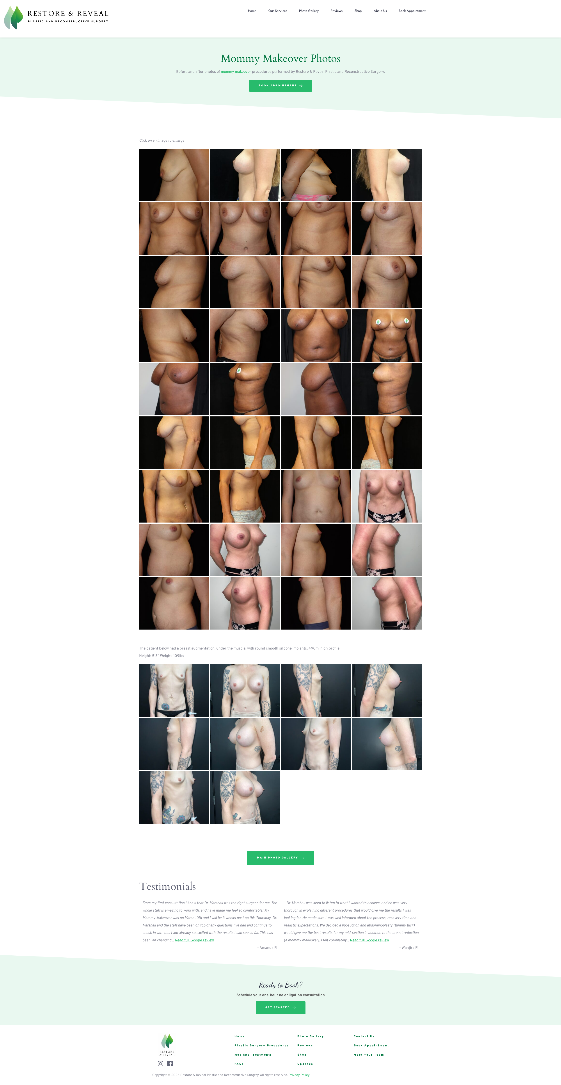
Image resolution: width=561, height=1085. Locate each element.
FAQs (239, 1064)
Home (239, 1036)
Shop (302, 1055)
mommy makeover (236, 72)
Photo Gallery (310, 1036)
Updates (305, 1064)
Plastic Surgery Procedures (261, 1046)
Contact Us (364, 1036)
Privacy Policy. (299, 1075)
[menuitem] (252, 11)
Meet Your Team (369, 1055)
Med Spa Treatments (253, 1055)
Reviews (305, 1046)
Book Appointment (371, 1046)
